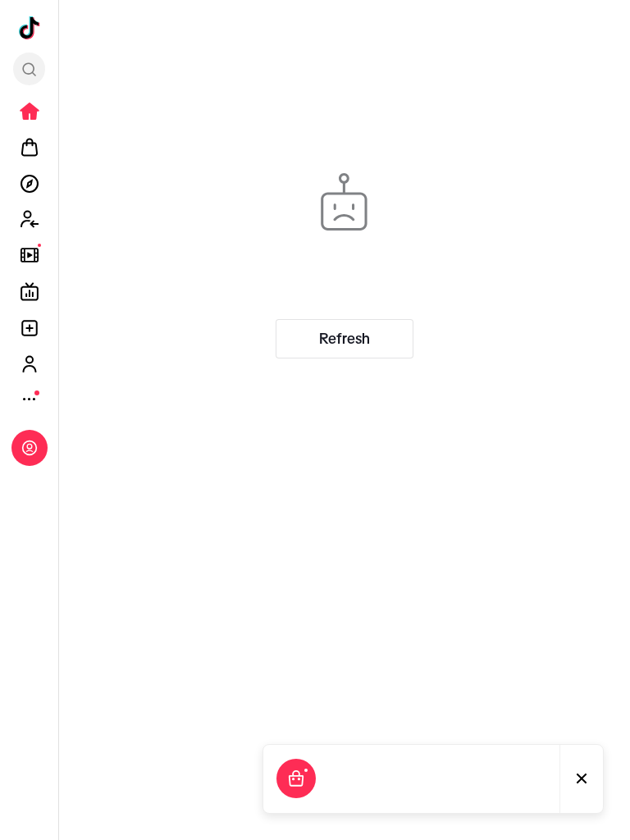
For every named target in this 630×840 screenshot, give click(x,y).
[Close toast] (581, 779)
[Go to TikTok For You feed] (29, 27)
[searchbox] (29, 68)
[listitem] (29, 111)
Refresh (344, 339)
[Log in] (29, 447)
